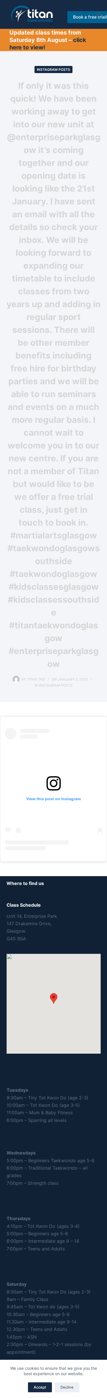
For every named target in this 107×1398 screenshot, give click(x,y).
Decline (67, 1387)
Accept (40, 1387)
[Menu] (98, 14)
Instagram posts (53, 69)
